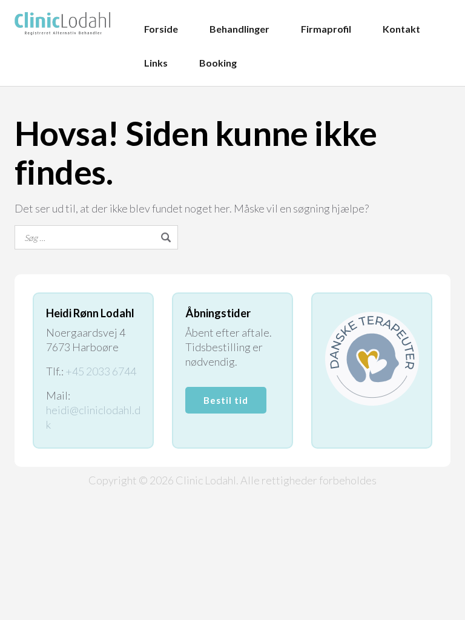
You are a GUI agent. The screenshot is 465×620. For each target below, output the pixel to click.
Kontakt (401, 29)
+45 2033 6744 (100, 371)
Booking (218, 62)
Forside (161, 29)
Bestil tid (225, 400)
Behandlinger (239, 29)
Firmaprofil (326, 29)
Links (156, 62)
